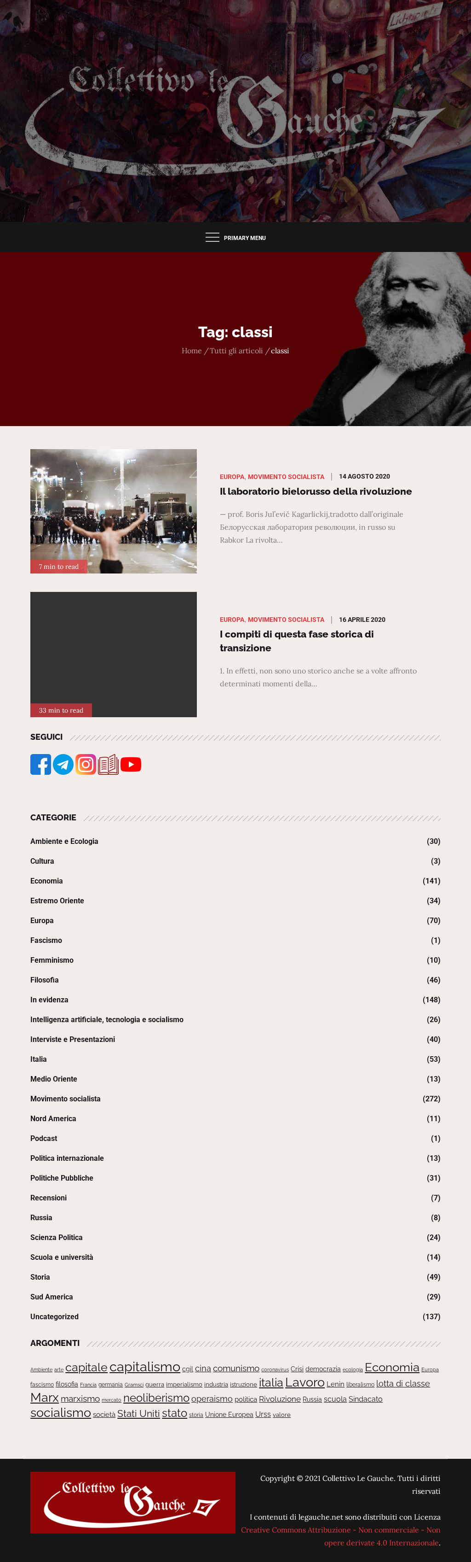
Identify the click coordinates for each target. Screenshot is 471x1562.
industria (216, 1384)
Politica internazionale (67, 1158)
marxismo (80, 1398)
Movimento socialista (286, 476)
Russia (41, 1217)
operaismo (212, 1399)
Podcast (43, 1138)
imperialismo (184, 1384)
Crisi (297, 1369)
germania (110, 1384)
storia (196, 1415)
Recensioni (48, 1197)
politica (246, 1399)
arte (58, 1369)
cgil (187, 1369)
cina (203, 1368)
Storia (40, 1277)
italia (271, 1382)
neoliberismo (156, 1397)
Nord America (53, 1118)
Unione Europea (229, 1414)
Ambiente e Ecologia (64, 841)
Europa (232, 476)
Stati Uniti (138, 1413)
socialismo (60, 1412)
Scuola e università (61, 1257)
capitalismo (144, 1366)
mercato (111, 1400)
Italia (38, 1059)
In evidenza (49, 999)
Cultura (42, 861)
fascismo (42, 1384)
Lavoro (305, 1382)
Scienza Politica (56, 1237)
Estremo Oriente (57, 900)
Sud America (51, 1297)
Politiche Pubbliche (61, 1178)
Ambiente (41, 1369)
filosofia (67, 1384)
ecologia (353, 1369)
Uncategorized (54, 1316)
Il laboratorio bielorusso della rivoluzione (316, 491)
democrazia (323, 1369)
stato (174, 1413)
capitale (86, 1367)
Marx (44, 1397)
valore (282, 1414)
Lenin (336, 1384)
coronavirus (275, 1369)
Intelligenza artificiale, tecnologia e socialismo (107, 1019)
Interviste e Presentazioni (72, 1039)
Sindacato (366, 1399)
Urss (263, 1414)
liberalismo (360, 1384)
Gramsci (134, 1384)
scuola (335, 1399)
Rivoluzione (280, 1399)
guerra (154, 1384)
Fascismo (46, 940)
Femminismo (52, 960)
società (104, 1414)
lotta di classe (403, 1383)
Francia (88, 1384)
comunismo (236, 1368)
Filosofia (44, 980)
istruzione (243, 1384)
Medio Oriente (53, 1079)
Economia (46, 881)
